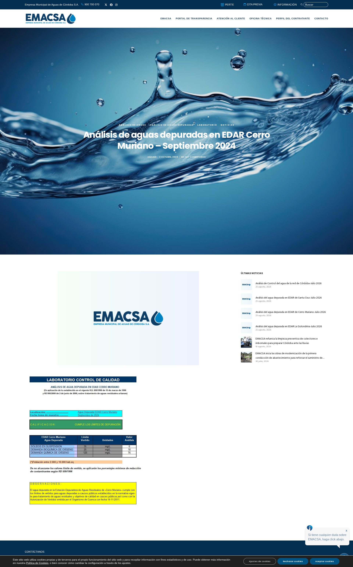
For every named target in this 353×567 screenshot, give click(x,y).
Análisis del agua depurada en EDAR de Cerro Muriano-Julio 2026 (291, 312)
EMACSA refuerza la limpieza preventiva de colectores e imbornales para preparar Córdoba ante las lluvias (287, 341)
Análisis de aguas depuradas (172, 124)
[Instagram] (116, 4)
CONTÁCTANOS (34, 551)
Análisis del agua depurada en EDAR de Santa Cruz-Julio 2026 (289, 298)
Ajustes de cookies (259, 561)
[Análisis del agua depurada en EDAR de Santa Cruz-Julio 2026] (246, 299)
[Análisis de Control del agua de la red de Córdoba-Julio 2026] (246, 284)
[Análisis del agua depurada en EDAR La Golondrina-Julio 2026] (246, 327)
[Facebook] (111, 4)
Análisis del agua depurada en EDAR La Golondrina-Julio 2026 (289, 326)
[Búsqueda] (314, 5)
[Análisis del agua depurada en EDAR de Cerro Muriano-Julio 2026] (246, 313)
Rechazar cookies (293, 561)
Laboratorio (207, 124)
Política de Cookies (37, 562)
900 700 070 (91, 4)
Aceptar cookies (324, 561)
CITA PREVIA (254, 4)
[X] (106, 4)
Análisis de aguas (132, 124)
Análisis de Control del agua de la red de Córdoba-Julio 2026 (288, 283)
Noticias (227, 124)
